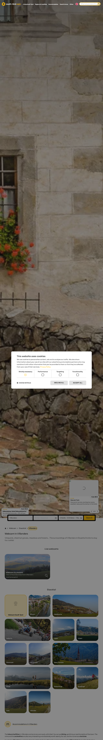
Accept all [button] (77, 383)
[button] (24, 383)
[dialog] (51, 370)
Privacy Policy (45, 367)
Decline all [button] (59, 383)
